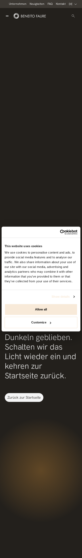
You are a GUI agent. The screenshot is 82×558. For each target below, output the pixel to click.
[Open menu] (7, 16)
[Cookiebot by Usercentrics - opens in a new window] (60, 232)
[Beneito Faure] (30, 16)
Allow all (41, 309)
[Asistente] (73, 16)
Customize (38, 322)
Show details (61, 296)
